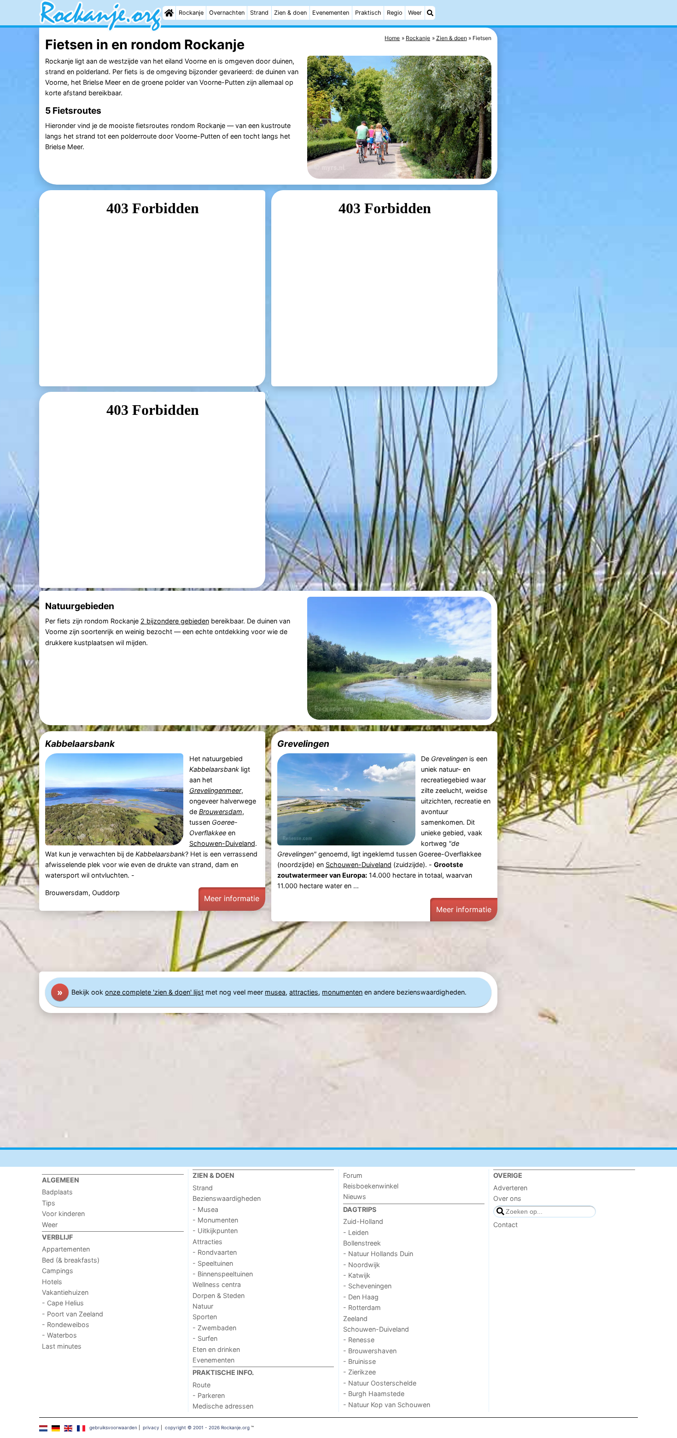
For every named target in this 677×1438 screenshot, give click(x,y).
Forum (352, 1175)
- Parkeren (209, 1395)
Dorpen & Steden (219, 1295)
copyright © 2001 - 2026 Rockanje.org (207, 1427)
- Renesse (358, 1340)
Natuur (203, 1306)
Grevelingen (303, 743)
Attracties (207, 1242)
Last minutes (62, 1346)
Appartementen (66, 1249)
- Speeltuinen (213, 1263)
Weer (415, 12)
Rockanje (191, 12)
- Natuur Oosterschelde (379, 1383)
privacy (151, 1427)
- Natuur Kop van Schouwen (386, 1405)
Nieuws (354, 1196)
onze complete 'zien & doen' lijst (154, 992)
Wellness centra (217, 1284)
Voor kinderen (63, 1213)
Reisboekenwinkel (370, 1186)
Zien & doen (290, 12)
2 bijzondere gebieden (174, 621)
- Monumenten (215, 1220)
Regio (395, 12)
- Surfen (205, 1338)
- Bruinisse (359, 1361)
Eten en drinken (216, 1349)
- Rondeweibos (65, 1324)
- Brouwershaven (370, 1351)
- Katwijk (356, 1275)
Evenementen (330, 12)
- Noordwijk (361, 1265)
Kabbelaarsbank (80, 743)
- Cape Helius (63, 1303)
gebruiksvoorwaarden (113, 1427)
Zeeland (355, 1318)
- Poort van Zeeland (72, 1314)
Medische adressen (223, 1406)
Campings (57, 1271)
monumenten (342, 992)
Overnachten (227, 12)
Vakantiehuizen (65, 1292)
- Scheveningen (367, 1286)
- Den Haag (361, 1297)
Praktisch (368, 12)
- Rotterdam (362, 1307)
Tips (48, 1203)
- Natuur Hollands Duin (378, 1254)
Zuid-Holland (363, 1221)
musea (275, 992)
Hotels (52, 1282)
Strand (259, 12)
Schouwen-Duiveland (222, 843)
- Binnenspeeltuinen (223, 1274)
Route (201, 1385)
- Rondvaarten (215, 1252)
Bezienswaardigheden (227, 1198)
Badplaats (57, 1192)
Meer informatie (231, 898)
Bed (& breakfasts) (70, 1260)
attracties (303, 992)
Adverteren (510, 1188)
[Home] (169, 13)
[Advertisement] (569, 239)
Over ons (507, 1198)
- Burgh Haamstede (373, 1393)
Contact (505, 1224)
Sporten (205, 1317)
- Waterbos (59, 1335)
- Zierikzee (359, 1372)
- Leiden (355, 1232)
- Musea (205, 1209)
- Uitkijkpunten (215, 1230)
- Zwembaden (214, 1328)
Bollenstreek (362, 1243)
